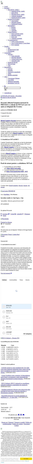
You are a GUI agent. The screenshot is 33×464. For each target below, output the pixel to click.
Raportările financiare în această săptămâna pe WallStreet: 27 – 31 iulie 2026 (14, 396)
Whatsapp (27, 214)
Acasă (6, 6)
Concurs (10, 69)
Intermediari (11, 25)
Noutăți (6, 46)
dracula (21, 185)
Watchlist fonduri (16, 22)
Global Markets (12, 32)
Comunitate (7, 53)
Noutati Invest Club (13, 49)
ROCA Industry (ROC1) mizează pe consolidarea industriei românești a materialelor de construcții (15, 384)
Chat (9, 65)
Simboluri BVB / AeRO (18, 11)
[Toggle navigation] (2, 3)
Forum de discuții (12, 62)
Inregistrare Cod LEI (13, 83)
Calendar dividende (16, 16)
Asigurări (13, 30)
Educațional (7, 67)
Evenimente (11, 51)
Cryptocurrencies (13, 40)
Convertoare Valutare (14, 78)
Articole (10, 54)
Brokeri (13, 27)
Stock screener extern (17, 33)
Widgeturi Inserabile (13, 81)
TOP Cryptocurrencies (17, 41)
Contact (16, 425)
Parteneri (11, 422)
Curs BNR (11, 80)
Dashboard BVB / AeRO (18, 17)
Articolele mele (15, 61)
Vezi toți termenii (5, 273)
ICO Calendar (15, 45)
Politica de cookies (17, 424)
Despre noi (4, 422)
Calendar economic (16, 38)
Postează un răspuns (6, 222)
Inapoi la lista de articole (9, 97)
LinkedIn (19, 214)
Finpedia (10, 70)
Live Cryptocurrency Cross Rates (20, 43)
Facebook (5, 214)
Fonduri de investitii (13, 19)
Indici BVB (14, 13)
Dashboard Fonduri (16, 24)
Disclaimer (27, 424)
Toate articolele (15, 56)
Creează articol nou (16, 59)
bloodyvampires (13, 185)
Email (4, 215)
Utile (5, 76)
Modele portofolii (12, 75)
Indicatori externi (16, 35)
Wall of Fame (11, 64)
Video (9, 73)
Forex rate (14, 37)
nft (28, 185)
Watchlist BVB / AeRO (17, 14)
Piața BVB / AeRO (13, 9)
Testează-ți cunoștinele (14, 72)
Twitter (12, 214)
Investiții (6, 8)
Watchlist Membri (16, 57)
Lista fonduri (14, 21)
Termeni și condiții (19, 422)
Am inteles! (26, 458)
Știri (9, 48)
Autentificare (7, 93)
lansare (25, 185)
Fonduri (13, 29)
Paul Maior (7, 194)
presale (3, 187)
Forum (2, 236)
